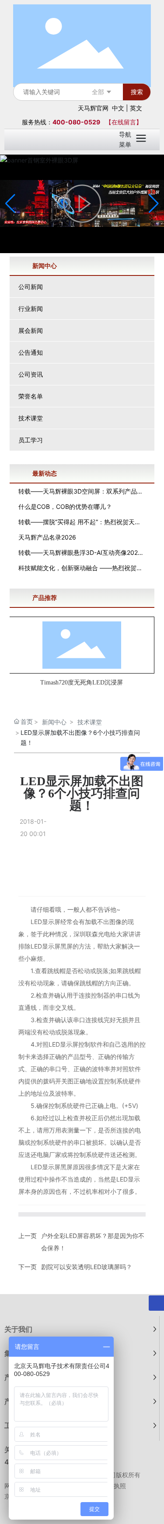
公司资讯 (30, 374)
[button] (154, 203)
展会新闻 (30, 330)
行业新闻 (30, 308)
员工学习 (30, 440)
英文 (136, 108)
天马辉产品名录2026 (47, 537)
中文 (118, 108)
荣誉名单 (30, 396)
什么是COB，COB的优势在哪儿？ (65, 506)
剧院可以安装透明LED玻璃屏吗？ (86, 1266)
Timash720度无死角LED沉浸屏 (81, 682)
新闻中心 (54, 722)
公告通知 (30, 352)
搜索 (137, 91)
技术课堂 (30, 418)
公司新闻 (30, 286)
